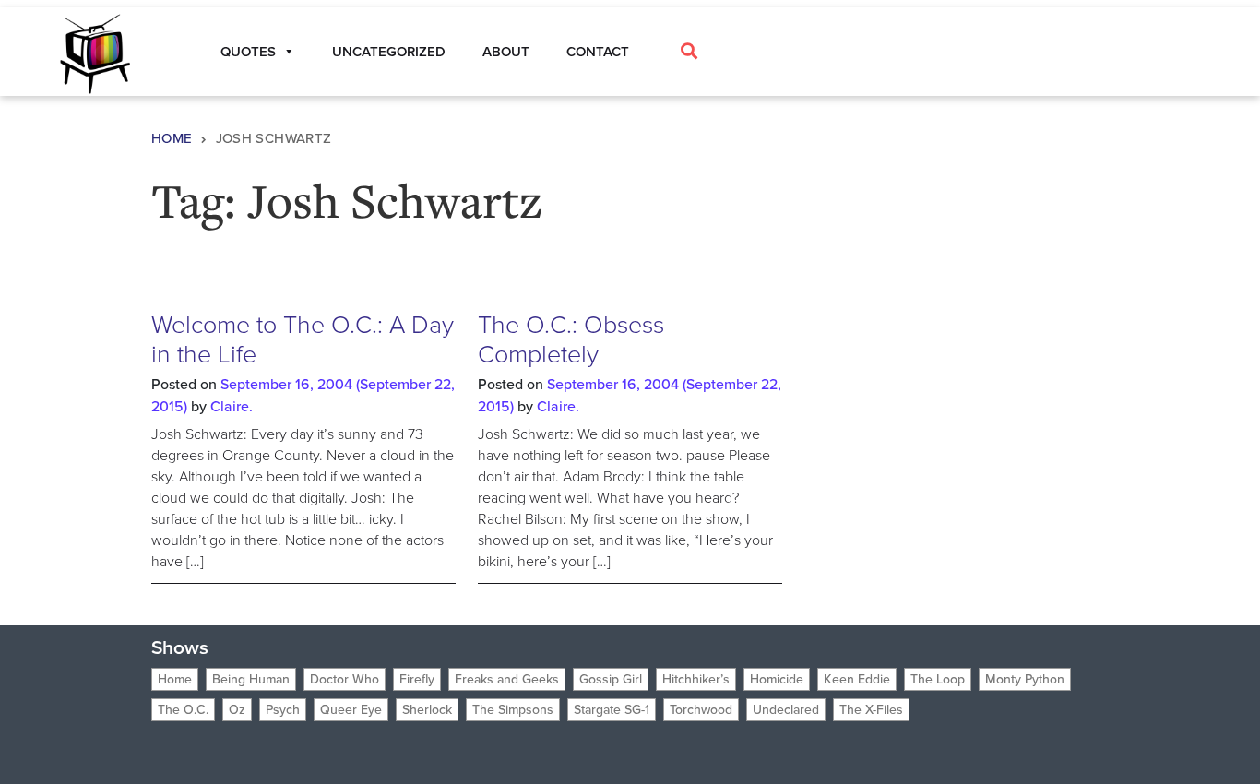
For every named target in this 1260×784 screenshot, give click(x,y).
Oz (237, 709)
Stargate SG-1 (611, 709)
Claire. (231, 406)
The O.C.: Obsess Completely (571, 339)
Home (172, 138)
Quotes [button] (248, 52)
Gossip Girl (610, 679)
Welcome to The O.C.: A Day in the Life (302, 339)
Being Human (251, 679)
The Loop (937, 679)
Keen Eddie (857, 679)
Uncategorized (389, 52)
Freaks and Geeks (507, 679)
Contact (597, 52)
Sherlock (427, 709)
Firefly (416, 679)
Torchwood (701, 709)
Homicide (776, 679)
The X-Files (871, 709)
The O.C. (183, 709)
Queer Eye (351, 709)
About (505, 52)
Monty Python (1024, 679)
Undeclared (786, 709)
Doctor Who (344, 679)
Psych (283, 709)
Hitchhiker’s (696, 679)
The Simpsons (512, 709)
